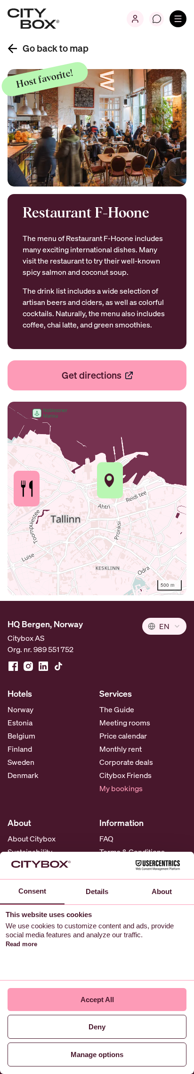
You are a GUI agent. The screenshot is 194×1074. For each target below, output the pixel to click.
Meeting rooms (124, 722)
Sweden (21, 762)
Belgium (21, 736)
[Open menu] (178, 18)
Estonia (20, 722)
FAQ (106, 838)
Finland (20, 749)
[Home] (33, 18)
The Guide (116, 709)
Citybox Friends (125, 775)
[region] (97, 498)
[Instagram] (28, 666)
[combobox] (164, 626)
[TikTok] (58, 666)
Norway (20, 709)
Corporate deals (126, 762)
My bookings (121, 788)
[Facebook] (13, 666)
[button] (27, 488)
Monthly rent (120, 749)
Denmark (23, 775)
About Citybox (32, 838)
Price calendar (123, 736)
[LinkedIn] (43, 666)
